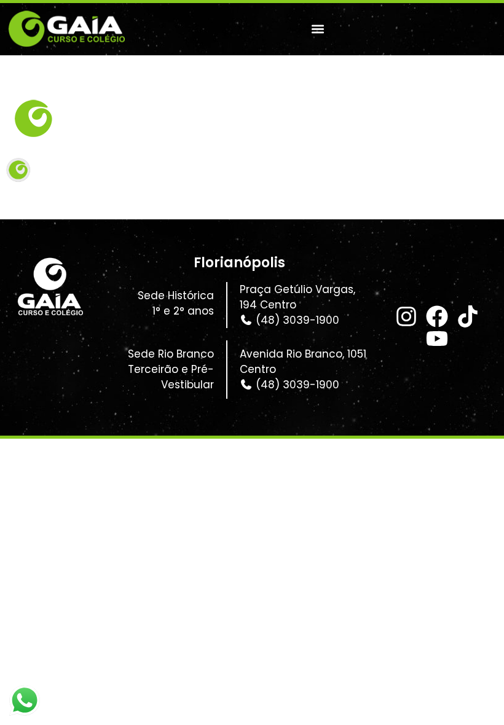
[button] (317, 29)
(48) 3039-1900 (296, 320)
